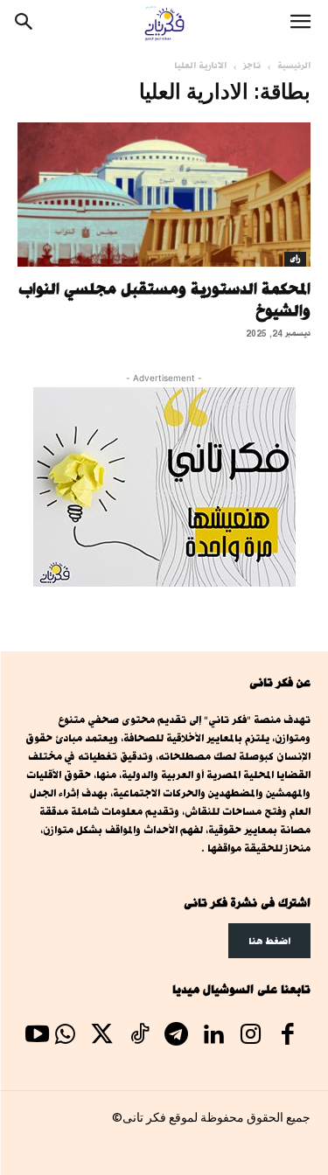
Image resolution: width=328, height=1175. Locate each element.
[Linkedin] (213, 1036)
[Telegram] (176, 1036)
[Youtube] (37, 1036)
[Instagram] (250, 1036)
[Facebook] (288, 1036)
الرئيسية (294, 65)
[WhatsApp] (65, 1036)
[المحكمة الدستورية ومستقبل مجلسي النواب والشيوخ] (164, 194)
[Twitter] (102, 1036)
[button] (300, 23)
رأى (295, 258)
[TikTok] (139, 1036)
